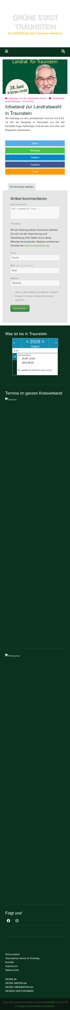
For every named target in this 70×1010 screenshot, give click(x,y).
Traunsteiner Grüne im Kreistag (22, 958)
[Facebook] (8, 921)
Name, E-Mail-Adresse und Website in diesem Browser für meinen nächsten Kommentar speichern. (36, 295)
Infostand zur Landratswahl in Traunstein (33, 109)
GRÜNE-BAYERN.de (16, 983)
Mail (21, 265)
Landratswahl (58, 98)
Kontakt (9, 962)
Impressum (11, 966)
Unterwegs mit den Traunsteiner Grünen (27, 98)
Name (13, 252)
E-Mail (35, 171)
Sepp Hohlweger (12, 101)
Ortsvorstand (12, 954)
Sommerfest (24, 355)
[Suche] (63, 51)
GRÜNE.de (11, 979)
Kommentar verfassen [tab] (23, 186)
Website (14, 278)
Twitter (35, 143)
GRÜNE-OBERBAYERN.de (19, 987)
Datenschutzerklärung (36, 245)
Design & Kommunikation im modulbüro (37, 1006)
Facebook (35, 164)
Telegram (35, 157)
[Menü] (6, 51)
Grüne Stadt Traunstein (35, 21)
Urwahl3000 (48, 1002)
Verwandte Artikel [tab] (49, 186)
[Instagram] (17, 921)
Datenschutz (12, 970)
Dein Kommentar (18, 204)
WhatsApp (35, 150)
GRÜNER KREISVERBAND (19, 990)
